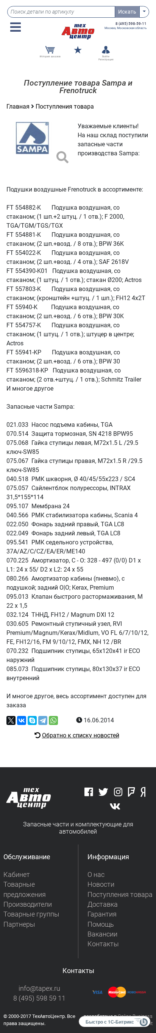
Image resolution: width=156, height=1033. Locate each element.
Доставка (102, 904)
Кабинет (16, 874)
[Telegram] (42, 720)
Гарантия (102, 914)
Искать (127, 12)
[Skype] (32, 720)
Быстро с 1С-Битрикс (110, 1021)
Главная (18, 106)
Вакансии (102, 934)
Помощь (100, 924)
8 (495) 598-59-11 (131, 23)
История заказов (50, 56)
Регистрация (106, 59)
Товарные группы (31, 914)
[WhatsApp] (53, 720)
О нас (96, 874)
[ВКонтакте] (21, 720)
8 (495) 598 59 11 (39, 998)
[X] (11, 720)
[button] (15, 27)
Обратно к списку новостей (80, 735)
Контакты (103, 944)
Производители (27, 904)
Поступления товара (65, 106)
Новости (100, 884)
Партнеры (19, 924)
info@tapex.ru (39, 988)
